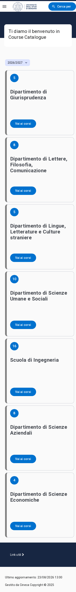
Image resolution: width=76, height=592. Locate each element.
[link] (27, 6)
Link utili (16, 554)
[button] (17, 62)
